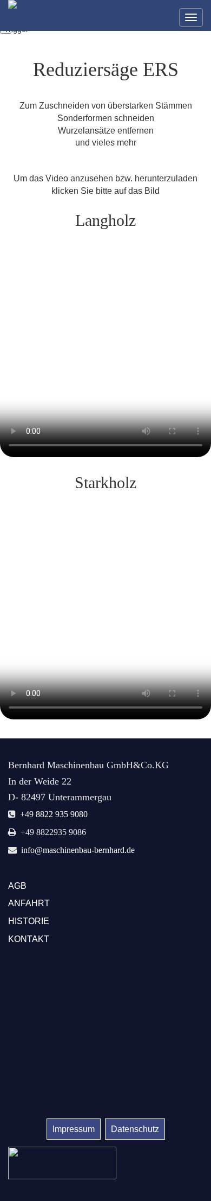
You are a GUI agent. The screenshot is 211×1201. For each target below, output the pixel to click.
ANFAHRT (29, 903)
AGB (17, 885)
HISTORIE (28, 921)
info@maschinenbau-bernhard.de (78, 849)
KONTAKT (28, 939)
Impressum (73, 1129)
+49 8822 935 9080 (54, 814)
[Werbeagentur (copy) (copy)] (62, 1162)
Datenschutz (135, 1129)
